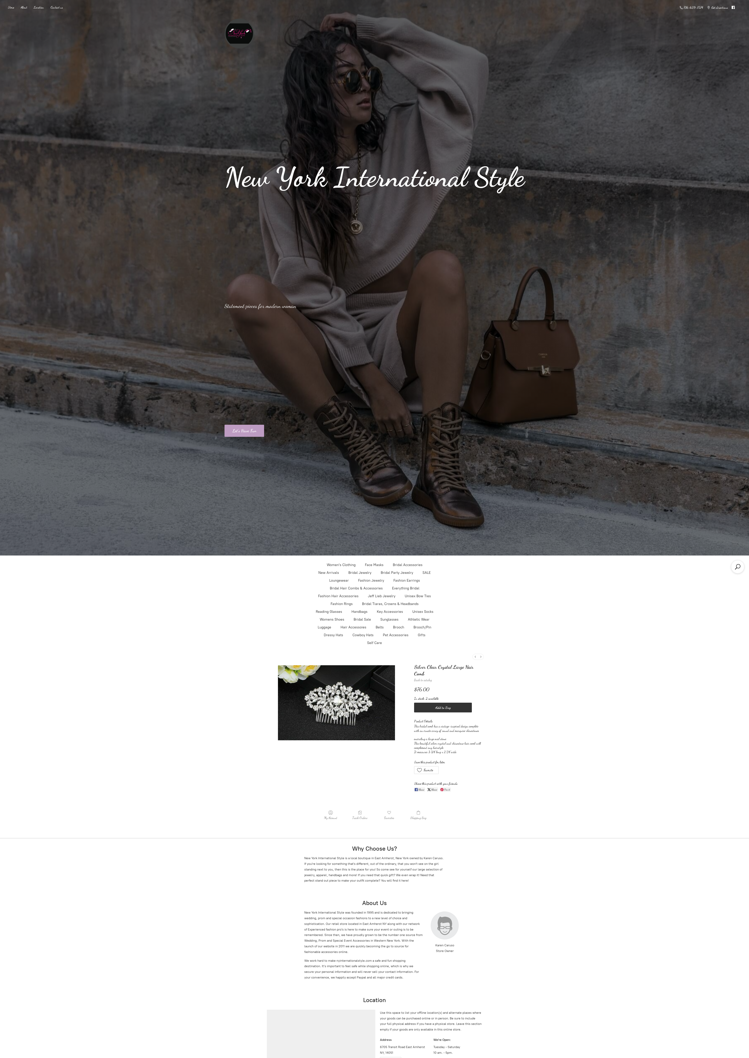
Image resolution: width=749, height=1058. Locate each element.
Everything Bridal (405, 588)
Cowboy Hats (363, 635)
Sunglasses (389, 619)
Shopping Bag (418, 818)
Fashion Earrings (406, 580)
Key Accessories (390, 612)
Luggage (324, 627)
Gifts (421, 635)
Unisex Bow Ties (418, 596)
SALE (426, 573)
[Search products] (737, 566)
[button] (426, 770)
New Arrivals (328, 573)
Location (39, 7)
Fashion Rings (342, 604)
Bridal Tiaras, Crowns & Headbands (390, 604)
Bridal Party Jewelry (397, 573)
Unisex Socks (422, 612)
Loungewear (339, 580)
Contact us (57, 7)
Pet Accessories (395, 635)
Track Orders (359, 818)
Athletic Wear (419, 619)
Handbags (359, 612)
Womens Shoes (332, 619)
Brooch (398, 627)
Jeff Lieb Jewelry (381, 596)
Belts (380, 627)
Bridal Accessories (407, 565)
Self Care (374, 643)
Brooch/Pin (422, 627)
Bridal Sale (362, 619)
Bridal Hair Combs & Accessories (356, 588)
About (24, 7)
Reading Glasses (329, 612)
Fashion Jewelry (371, 580)
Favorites (389, 818)
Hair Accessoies (353, 627)
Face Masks (374, 565)
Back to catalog (423, 680)
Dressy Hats (333, 635)
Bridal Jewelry (359, 573)
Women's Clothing (341, 565)
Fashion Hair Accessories (338, 596)
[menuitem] (475, 657)
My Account (330, 818)
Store (11, 7)
